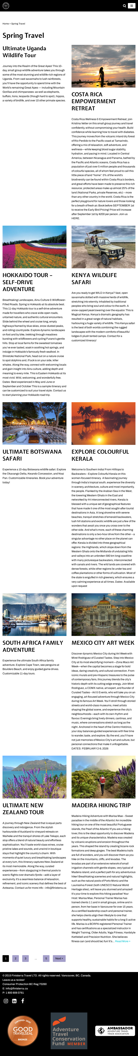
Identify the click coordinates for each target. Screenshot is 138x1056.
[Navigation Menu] (131, 5)
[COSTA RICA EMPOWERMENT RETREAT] (103, 66)
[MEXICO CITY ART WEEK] (103, 614)
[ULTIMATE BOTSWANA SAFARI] (34, 423)
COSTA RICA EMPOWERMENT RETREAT (94, 101)
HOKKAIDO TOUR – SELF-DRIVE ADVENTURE (28, 282)
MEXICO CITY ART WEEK (103, 642)
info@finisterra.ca (17, 988)
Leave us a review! (14, 979)
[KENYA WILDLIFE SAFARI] (103, 247)
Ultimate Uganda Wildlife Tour (24, 52)
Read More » (122, 941)
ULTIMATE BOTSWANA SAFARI (32, 455)
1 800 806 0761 (15, 992)
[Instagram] (6, 1001)
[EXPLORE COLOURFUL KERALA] (103, 423)
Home (6, 23)
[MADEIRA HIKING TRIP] (103, 777)
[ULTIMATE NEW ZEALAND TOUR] (34, 777)
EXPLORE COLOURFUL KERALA (100, 455)
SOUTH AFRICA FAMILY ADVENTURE (33, 646)
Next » (59, 958)
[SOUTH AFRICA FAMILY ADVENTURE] (34, 614)
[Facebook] (22, 1001)
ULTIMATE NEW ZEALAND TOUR (23, 809)
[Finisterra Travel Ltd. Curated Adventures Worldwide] (6, 5)
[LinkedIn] (14, 1001)
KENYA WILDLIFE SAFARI (94, 279)
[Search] (124, 5)
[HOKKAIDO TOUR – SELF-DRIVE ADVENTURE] (34, 247)
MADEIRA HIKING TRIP (101, 805)
